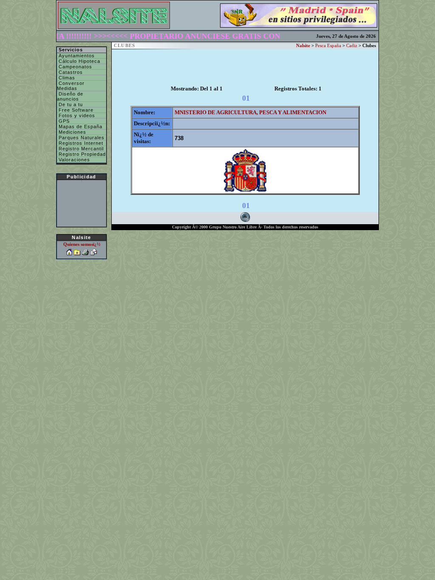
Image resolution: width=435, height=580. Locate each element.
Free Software (75, 110)
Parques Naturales (81, 137)
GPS (63, 121)
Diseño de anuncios (70, 96)
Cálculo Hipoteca (78, 61)
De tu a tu (70, 104)
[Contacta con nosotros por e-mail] (93, 253)
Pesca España (328, 45)
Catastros (70, 72)
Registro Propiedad (81, 154)
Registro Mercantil (80, 148)
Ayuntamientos (76, 55)
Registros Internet (80, 143)
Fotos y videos (76, 115)
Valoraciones (73, 159)
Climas (66, 77)
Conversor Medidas (71, 86)
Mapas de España (79, 126)
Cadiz (351, 45)
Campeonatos (74, 66)
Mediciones (71, 132)
